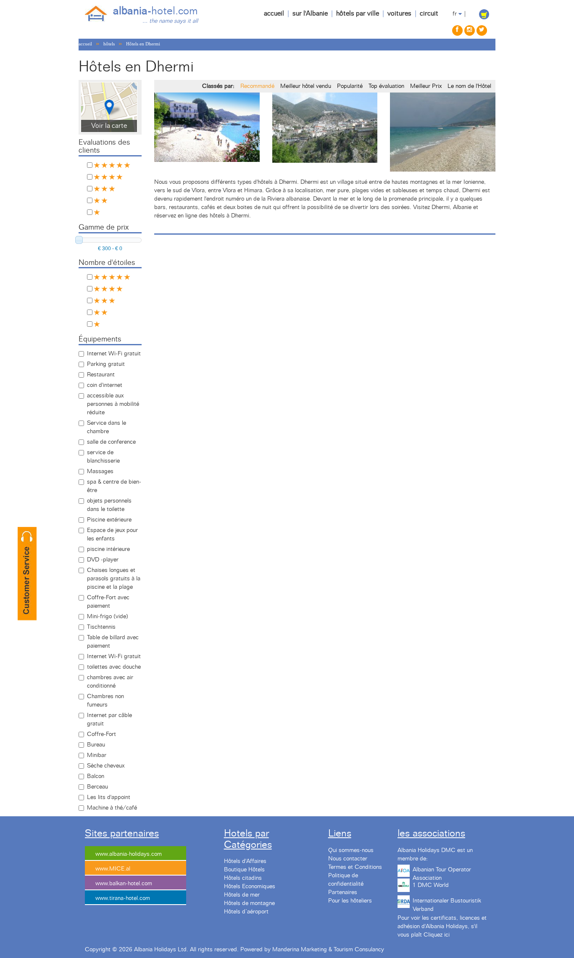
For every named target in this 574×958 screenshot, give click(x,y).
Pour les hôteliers (350, 901)
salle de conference (111, 442)
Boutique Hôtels (244, 870)
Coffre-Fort (101, 734)
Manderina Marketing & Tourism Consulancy (328, 950)
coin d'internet (104, 385)
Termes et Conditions (355, 867)
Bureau (96, 745)
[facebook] (457, 30)
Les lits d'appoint (108, 797)
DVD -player (102, 560)
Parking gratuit (106, 364)
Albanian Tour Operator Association (442, 873)
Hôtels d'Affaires (245, 861)
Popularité (350, 86)
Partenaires (342, 892)
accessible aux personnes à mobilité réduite (113, 404)
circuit (429, 13)
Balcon (95, 776)
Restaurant (101, 375)
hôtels (109, 43)
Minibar (96, 755)
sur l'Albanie (310, 13)
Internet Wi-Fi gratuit (114, 354)
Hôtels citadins (243, 878)
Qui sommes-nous (351, 850)
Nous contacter (347, 859)
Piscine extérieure (109, 520)
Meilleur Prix (426, 86)
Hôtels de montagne (249, 903)
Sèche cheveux (105, 766)
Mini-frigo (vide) (107, 616)
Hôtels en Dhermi (143, 43)
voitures (399, 13)
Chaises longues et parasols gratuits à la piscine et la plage (113, 578)
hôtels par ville (357, 13)
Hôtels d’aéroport (246, 912)
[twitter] (482, 30)
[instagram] (469, 30)
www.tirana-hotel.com (122, 898)
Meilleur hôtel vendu (305, 86)
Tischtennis (101, 627)
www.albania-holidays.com (128, 854)
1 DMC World (431, 885)
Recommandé (257, 86)
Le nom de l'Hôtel (469, 86)
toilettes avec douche (114, 667)
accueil (274, 13)
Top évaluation (386, 86)
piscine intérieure (108, 549)
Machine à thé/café (112, 808)
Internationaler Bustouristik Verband (447, 904)
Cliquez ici (437, 935)
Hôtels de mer (242, 895)
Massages (100, 471)
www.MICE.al (112, 869)
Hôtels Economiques (249, 886)
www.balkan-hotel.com (123, 884)
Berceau (97, 787)
